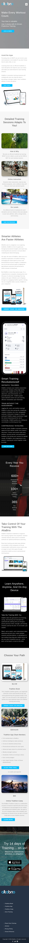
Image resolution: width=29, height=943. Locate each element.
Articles (7, 926)
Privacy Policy (9, 928)
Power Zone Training (10, 923)
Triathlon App (8, 906)
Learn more (8, 819)
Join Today (7, 85)
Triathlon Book (9, 903)
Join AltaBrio (8, 31)
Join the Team (8, 446)
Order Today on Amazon (14, 309)
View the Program (9, 222)
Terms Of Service (9, 931)
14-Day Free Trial (10, 767)
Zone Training (9, 911)
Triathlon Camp (9, 909)
